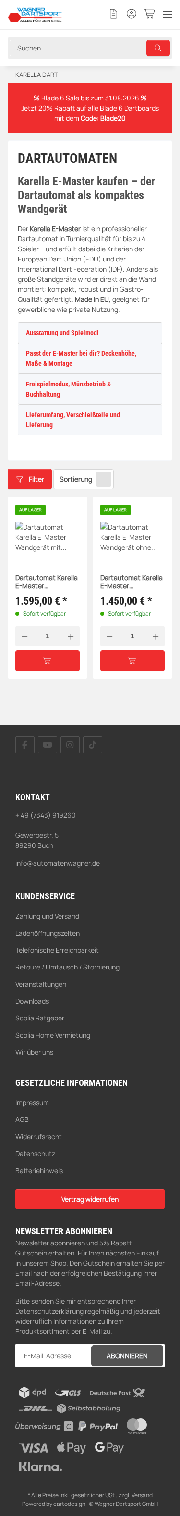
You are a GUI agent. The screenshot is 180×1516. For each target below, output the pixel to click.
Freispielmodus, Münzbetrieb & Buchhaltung (68, 389)
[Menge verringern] (24, 636)
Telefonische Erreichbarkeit (57, 950)
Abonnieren (127, 1355)
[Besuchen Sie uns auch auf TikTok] (92, 744)
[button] (114, 14)
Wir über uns (34, 1051)
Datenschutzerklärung (49, 1311)
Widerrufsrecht (38, 1136)
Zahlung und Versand (47, 915)
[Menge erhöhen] (70, 636)
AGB (22, 1119)
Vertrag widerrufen (90, 1199)
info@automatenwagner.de (57, 863)
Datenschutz (35, 1153)
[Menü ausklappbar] (167, 14)
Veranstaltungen (40, 984)
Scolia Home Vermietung (52, 1035)
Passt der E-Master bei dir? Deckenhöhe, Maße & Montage (81, 358)
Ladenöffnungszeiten (47, 933)
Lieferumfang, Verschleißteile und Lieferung (73, 420)
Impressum (32, 1102)
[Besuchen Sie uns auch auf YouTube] (47, 744)
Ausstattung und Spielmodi (62, 332)
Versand (142, 1495)
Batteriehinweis (39, 1170)
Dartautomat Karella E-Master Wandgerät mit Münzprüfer (46, 582)
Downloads (32, 1001)
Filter (35, 479)
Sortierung (76, 479)
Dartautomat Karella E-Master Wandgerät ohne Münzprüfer (131, 582)
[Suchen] (158, 48)
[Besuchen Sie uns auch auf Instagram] (70, 744)
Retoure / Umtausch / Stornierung (67, 966)
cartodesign (69, 1504)
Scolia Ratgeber (39, 1017)
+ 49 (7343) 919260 (45, 815)
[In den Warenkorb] (47, 660)
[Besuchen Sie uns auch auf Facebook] (25, 744)
